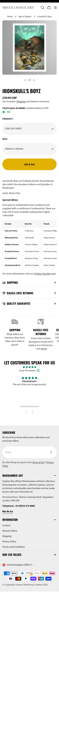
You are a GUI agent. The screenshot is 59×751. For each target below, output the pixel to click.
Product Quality (42, 273)
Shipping (20, 101)
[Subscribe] (51, 452)
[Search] (42, 7)
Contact (6, 525)
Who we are (7, 511)
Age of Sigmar (25, 16)
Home (10, 16)
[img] (29, 367)
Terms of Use (38, 462)
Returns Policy (9, 530)
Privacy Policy (9, 541)
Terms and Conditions (13, 547)
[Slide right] (33, 80)
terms (44, 348)
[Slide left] (25, 80)
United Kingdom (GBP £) (19, 565)
